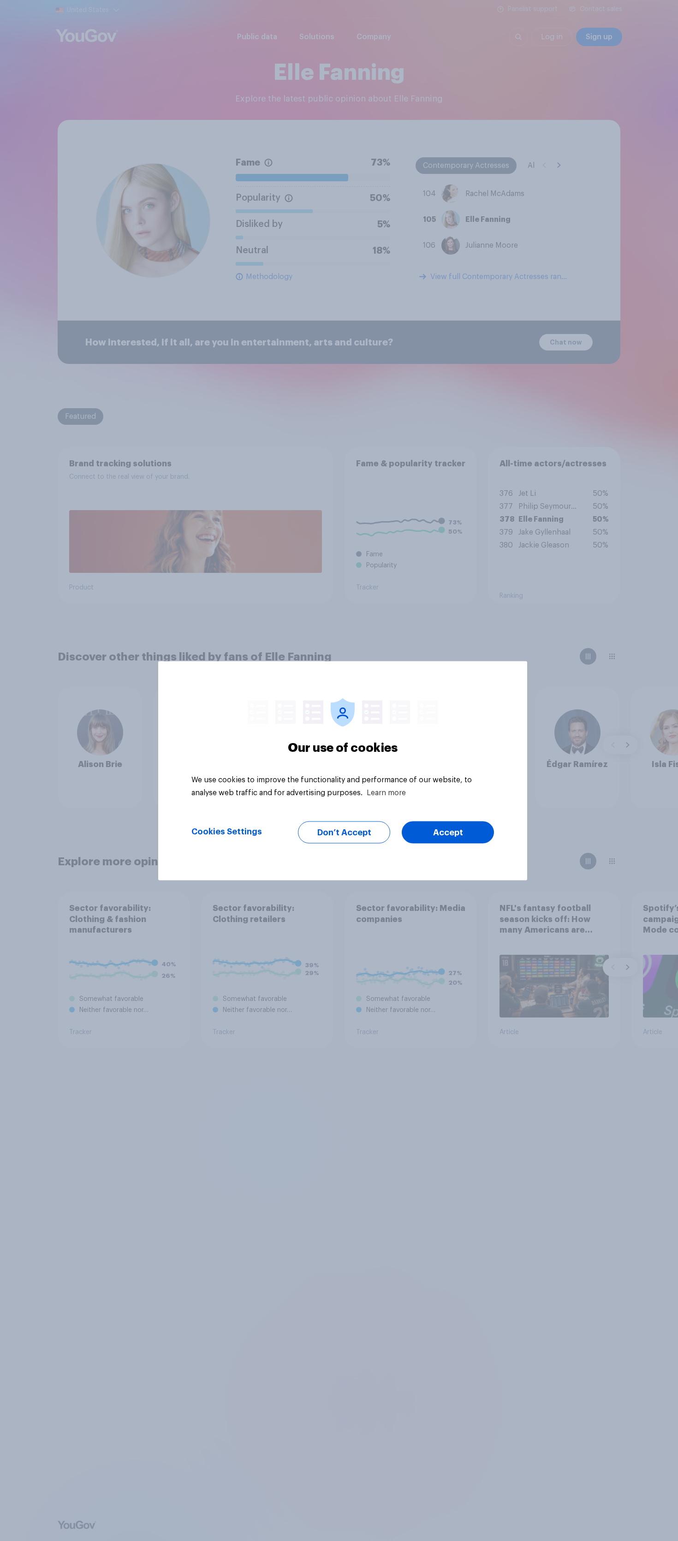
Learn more (386, 792)
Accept (448, 832)
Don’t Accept (344, 832)
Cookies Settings (226, 831)
